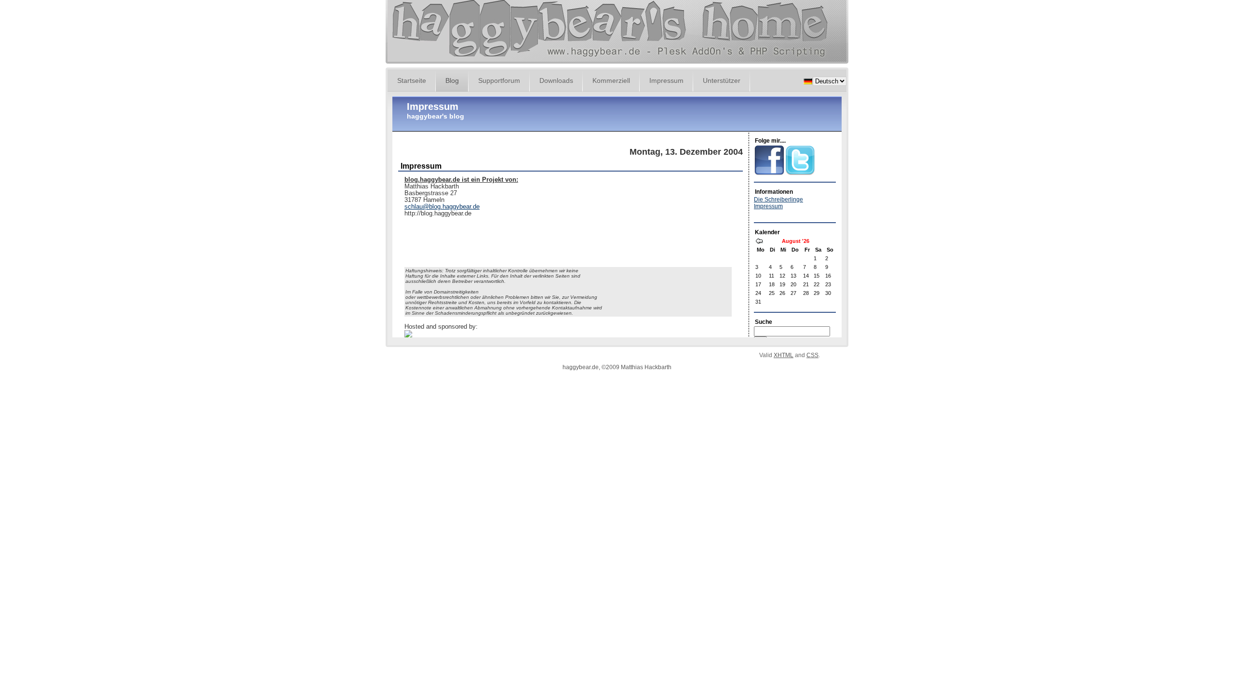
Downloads (556, 80)
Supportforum (499, 80)
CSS (812, 355)
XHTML (783, 355)
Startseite (411, 80)
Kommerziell (611, 80)
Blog (452, 80)
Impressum (666, 80)
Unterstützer (721, 80)
